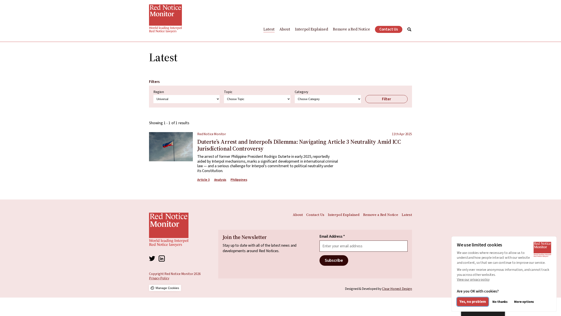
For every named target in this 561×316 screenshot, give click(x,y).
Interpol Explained (311, 29)
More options (524, 302)
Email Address (332, 236)
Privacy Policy (159, 278)
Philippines (239, 180)
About (284, 29)
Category (301, 92)
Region (158, 92)
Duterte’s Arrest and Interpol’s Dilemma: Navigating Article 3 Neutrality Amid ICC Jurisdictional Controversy (280, 157)
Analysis (220, 180)
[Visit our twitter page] (152, 258)
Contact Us (388, 29)
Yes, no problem (473, 301)
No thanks (500, 302)
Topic (228, 92)
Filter (386, 99)
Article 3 (203, 180)
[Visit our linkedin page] (162, 258)
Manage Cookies (167, 288)
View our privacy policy (473, 279)
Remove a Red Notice (351, 29)
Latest (268, 29)
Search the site (409, 29)
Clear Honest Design (397, 288)
